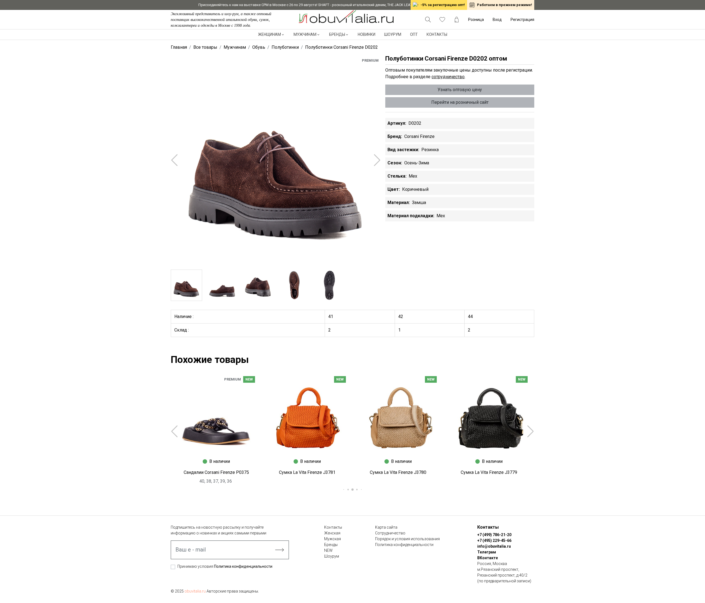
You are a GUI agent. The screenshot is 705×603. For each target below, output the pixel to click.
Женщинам (269, 34)
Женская (332, 533)
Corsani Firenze (419, 136)
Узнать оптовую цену (460, 89)
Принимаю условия (224, 566)
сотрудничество (448, 76)
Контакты (437, 34)
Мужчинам (305, 34)
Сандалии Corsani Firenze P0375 (216, 472)
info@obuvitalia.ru (494, 546)
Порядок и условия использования (407, 539)
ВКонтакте (487, 558)
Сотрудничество (390, 533)
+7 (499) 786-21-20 (494, 535)
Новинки (366, 34)
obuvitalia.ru (195, 591)
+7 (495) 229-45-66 (494, 540)
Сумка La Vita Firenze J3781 (307, 472)
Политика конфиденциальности (243, 566)
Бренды (337, 34)
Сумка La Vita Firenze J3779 (489, 472)
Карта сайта (386, 527)
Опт (414, 34)
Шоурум (392, 34)
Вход (497, 19)
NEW (328, 550)
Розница (476, 19)
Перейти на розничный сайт (460, 102)
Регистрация (522, 19)
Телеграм (486, 552)
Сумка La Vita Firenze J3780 (398, 472)
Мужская (332, 539)
